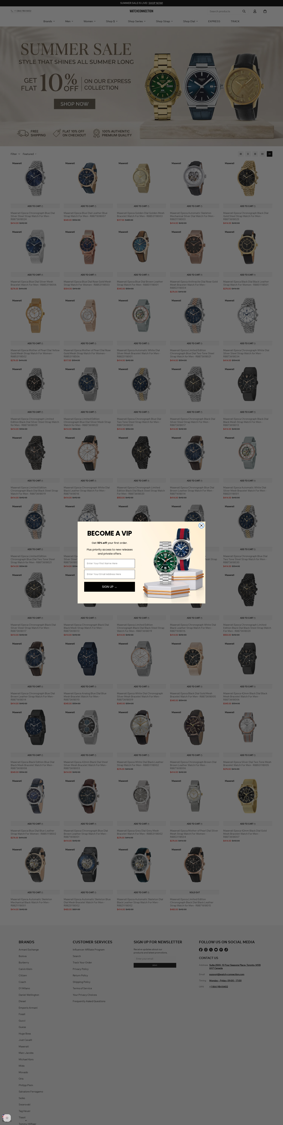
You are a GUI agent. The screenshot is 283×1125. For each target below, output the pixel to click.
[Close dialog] (201, 525)
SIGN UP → (109, 587)
